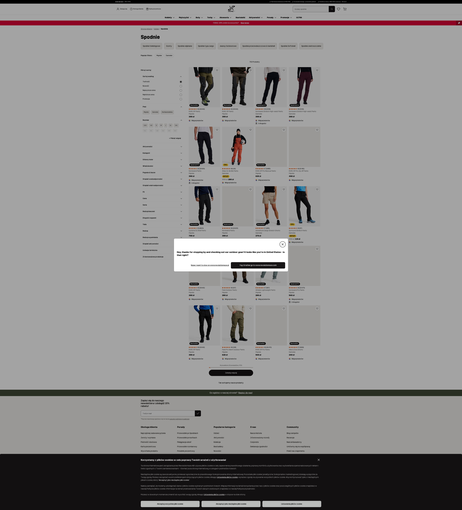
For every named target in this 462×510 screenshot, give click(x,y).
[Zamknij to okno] (282, 244)
